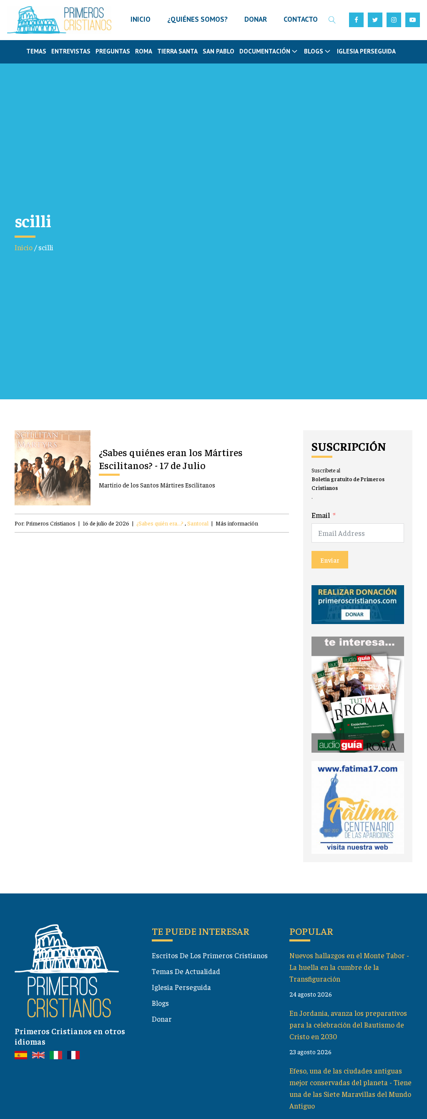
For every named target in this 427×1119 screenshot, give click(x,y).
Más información (237, 523)
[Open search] (332, 20)
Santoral (197, 523)
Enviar (329, 560)
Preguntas (112, 51)
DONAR (255, 19)
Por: (45, 523)
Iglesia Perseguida (366, 51)
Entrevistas (70, 51)
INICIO (141, 19)
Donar (162, 1018)
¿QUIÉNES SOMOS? (197, 19)
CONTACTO (301, 19)
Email (320, 515)
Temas (36, 51)
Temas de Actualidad (186, 971)
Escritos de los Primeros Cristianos (210, 955)
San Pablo (218, 51)
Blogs (160, 1002)
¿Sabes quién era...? (159, 523)
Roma (143, 51)
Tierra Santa (177, 51)
